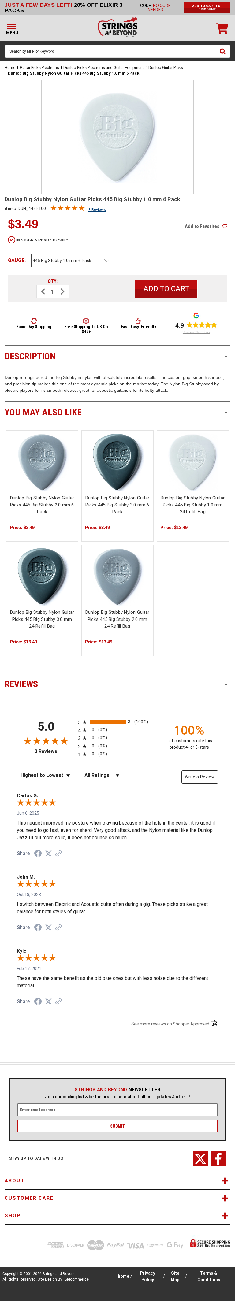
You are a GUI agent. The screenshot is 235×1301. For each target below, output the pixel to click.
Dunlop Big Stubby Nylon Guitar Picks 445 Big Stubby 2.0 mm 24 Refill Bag (117, 619)
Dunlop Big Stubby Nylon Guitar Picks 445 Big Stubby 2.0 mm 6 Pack (42, 504)
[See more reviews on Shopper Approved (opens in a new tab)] (58, 853)
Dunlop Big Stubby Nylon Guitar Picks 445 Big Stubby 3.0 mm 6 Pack (117, 504)
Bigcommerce (77, 1279)
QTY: (53, 281)
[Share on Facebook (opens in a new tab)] (38, 854)
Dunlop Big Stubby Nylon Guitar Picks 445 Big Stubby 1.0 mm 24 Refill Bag (193, 504)
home (123, 1276)
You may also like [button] (116, 412)
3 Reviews (97, 210)
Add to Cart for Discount (207, 7)
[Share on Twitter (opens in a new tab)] (48, 853)
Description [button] (116, 356)
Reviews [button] (116, 684)
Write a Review (200, 776)
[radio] (117, 722)
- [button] (226, 356)
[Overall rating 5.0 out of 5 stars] (67, 209)
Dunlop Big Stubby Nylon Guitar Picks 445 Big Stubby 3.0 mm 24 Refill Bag (42, 619)
